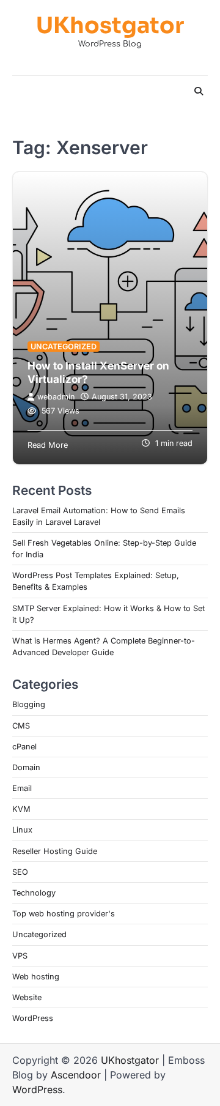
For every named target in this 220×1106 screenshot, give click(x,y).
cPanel (24, 746)
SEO (20, 872)
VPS (20, 955)
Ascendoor (76, 1075)
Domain (26, 767)
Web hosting (35, 976)
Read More (48, 445)
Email (22, 788)
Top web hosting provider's (63, 913)
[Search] (198, 91)
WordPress (32, 1018)
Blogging (28, 704)
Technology (34, 892)
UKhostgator (110, 25)
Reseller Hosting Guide (54, 851)
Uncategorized (64, 346)
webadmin (56, 396)
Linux (22, 829)
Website (27, 997)
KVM (21, 809)
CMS (21, 725)
